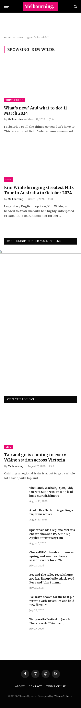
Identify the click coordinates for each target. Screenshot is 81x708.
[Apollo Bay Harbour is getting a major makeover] (15, 515)
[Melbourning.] (40, 6)
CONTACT (35, 686)
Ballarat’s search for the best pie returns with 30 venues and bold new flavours (51, 601)
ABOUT (20, 686)
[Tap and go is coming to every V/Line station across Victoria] (40, 428)
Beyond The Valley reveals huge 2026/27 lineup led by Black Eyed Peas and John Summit (51, 578)
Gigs (9, 179)
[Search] (75, 6)
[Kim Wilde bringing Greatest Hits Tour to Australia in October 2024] (40, 161)
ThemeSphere (63, 696)
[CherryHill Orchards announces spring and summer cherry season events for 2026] (15, 557)
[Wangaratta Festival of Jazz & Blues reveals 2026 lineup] (15, 624)
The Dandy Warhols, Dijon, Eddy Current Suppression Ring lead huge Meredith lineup (51, 492)
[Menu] (6, 6)
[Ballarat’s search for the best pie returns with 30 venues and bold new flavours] (15, 602)
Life (8, 446)
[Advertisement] (40, 24)
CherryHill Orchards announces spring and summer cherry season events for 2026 (51, 556)
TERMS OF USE (56, 686)
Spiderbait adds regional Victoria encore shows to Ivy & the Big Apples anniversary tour (52, 534)
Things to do (14, 100)
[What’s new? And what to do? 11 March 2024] (40, 81)
